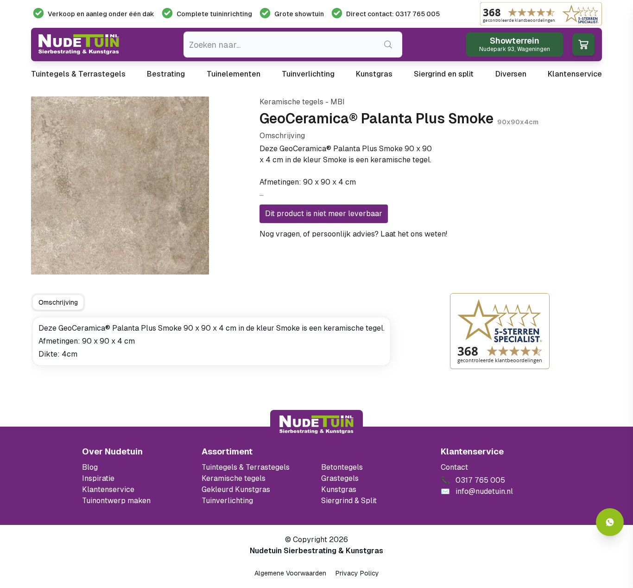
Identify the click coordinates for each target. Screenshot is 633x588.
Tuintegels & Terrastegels (78, 74)
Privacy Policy (357, 573)
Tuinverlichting (308, 74)
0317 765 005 (474, 234)
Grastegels (340, 478)
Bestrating (166, 74)
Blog (90, 467)
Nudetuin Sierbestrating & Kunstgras (316, 550)
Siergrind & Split (349, 500)
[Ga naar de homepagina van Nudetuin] (78, 44)
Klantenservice (575, 74)
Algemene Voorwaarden (290, 573)
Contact (454, 467)
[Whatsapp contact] (610, 522)
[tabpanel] (211, 341)
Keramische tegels (234, 478)
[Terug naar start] (316, 425)
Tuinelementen (233, 74)
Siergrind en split (444, 74)
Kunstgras (374, 74)
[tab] (58, 302)
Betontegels (342, 467)
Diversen (510, 74)
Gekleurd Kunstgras (236, 489)
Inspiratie (98, 478)
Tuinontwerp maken (116, 500)
